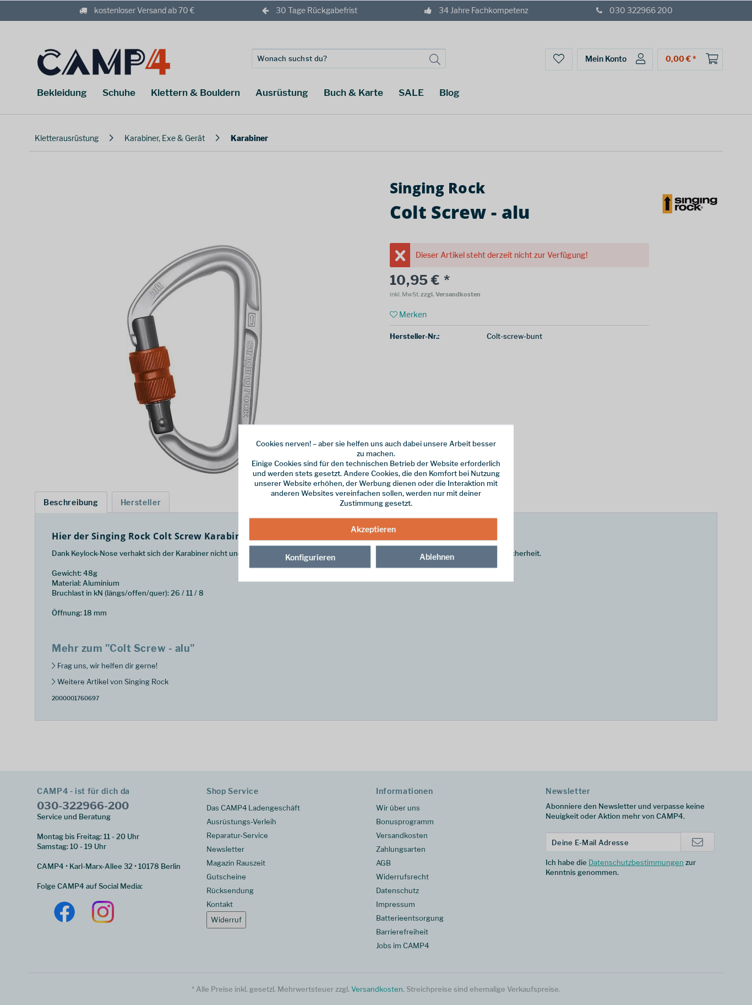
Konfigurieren (310, 556)
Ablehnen (436, 556)
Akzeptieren (373, 528)
